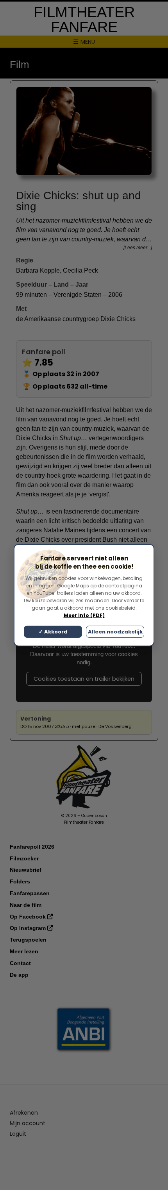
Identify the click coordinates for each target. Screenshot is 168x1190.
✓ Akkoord (53, 631)
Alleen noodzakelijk (115, 631)
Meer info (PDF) (84, 615)
